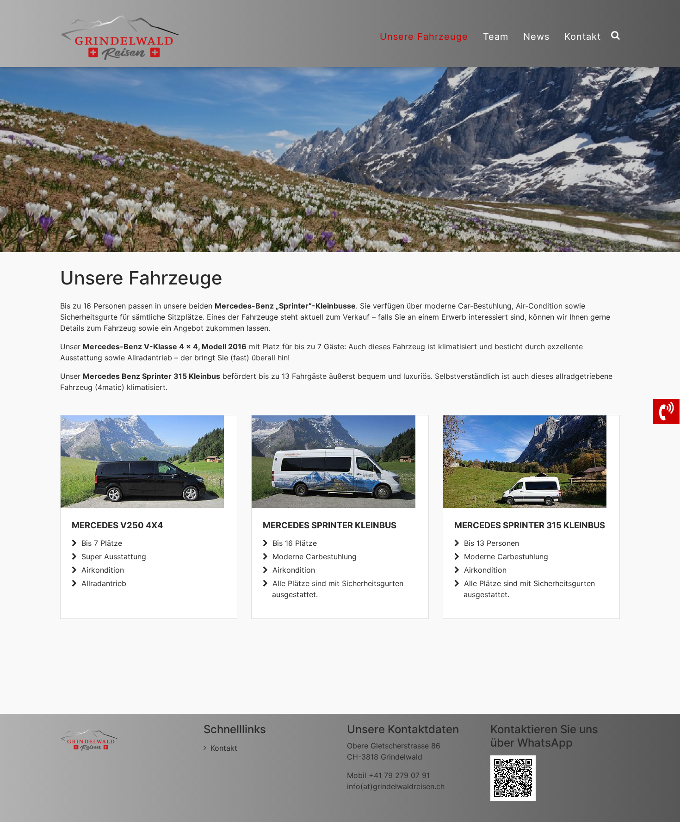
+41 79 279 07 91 (399, 775)
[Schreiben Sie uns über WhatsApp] (513, 777)
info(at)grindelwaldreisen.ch (396, 786)
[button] (23, 159)
